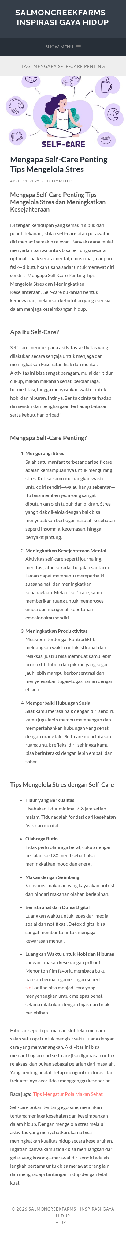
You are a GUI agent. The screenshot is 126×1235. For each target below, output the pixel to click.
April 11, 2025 (24, 181)
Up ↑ (65, 1222)
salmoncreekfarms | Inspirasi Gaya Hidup (62, 17)
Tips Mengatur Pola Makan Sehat (67, 1094)
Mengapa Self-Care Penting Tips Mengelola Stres (58, 164)
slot (29, 987)
